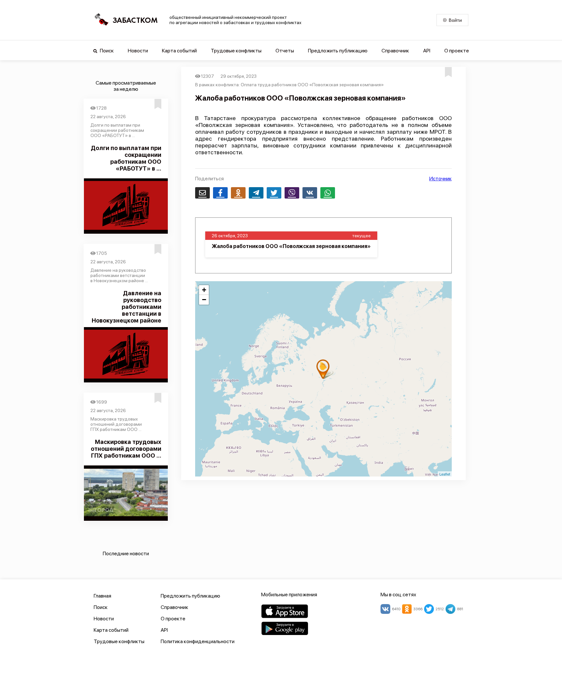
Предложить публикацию (338, 51)
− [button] (204, 300)
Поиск (106, 51)
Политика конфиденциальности (197, 641)
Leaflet (444, 474)
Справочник (395, 51)
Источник (440, 178)
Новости (138, 51)
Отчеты (284, 51)
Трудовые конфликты (236, 51)
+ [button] (204, 290)
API (426, 51)
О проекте (456, 51)
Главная (102, 596)
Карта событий (179, 51)
